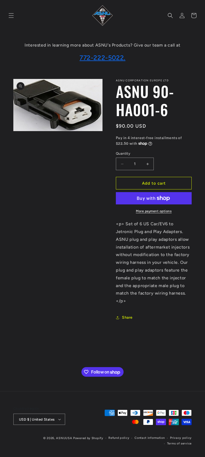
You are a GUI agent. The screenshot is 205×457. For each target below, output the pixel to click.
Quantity (123, 153)
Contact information (150, 438)
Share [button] (127, 317)
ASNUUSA (64, 438)
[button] (11, 15)
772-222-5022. (102, 58)
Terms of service (179, 443)
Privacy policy (181, 438)
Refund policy (118, 438)
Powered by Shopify (88, 438)
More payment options (154, 211)
